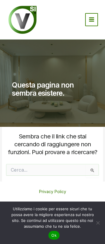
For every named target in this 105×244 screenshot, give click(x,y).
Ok (54, 235)
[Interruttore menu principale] (91, 19)
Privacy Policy (52, 191)
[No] (98, 223)
